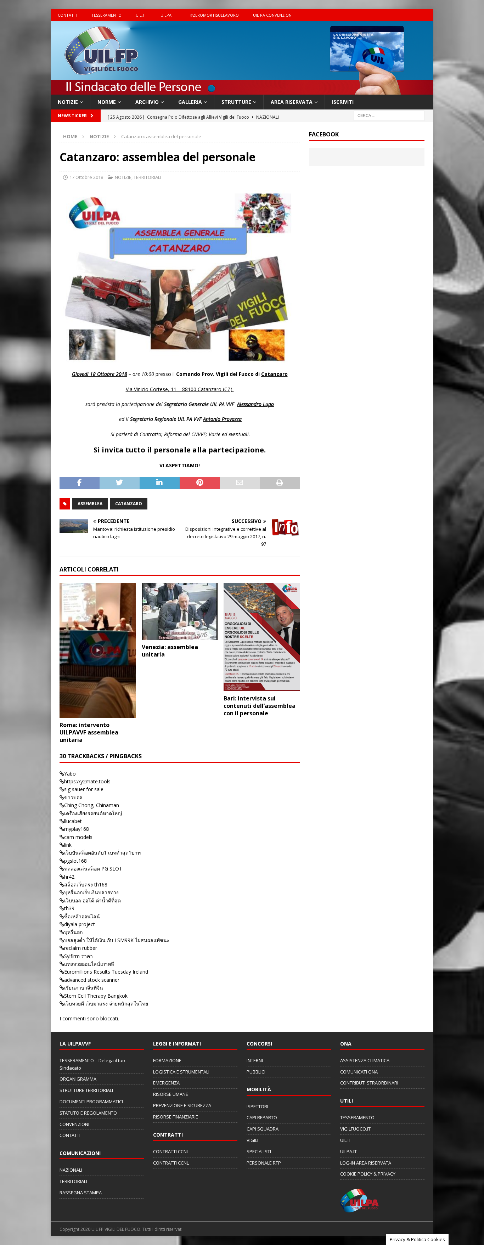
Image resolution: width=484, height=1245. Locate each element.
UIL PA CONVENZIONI (273, 15)
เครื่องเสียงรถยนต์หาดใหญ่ (93, 813)
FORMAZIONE (167, 1060)
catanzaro (128, 504)
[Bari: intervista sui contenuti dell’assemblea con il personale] (262, 637)
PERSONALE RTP (264, 1163)
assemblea (90, 504)
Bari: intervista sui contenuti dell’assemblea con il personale (260, 705)
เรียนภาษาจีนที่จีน (83, 987)
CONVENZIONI (74, 1124)
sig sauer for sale (83, 789)
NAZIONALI (71, 1170)
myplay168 (76, 829)
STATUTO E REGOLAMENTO (88, 1113)
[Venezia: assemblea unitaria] (180, 611)
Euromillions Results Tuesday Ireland (106, 971)
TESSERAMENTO (106, 15)
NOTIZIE (68, 101)
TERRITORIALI (147, 177)
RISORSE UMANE (170, 1094)
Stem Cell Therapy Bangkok (96, 995)
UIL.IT (141, 15)
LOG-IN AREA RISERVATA (365, 1163)
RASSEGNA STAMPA (81, 1192)
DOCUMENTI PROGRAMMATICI (91, 1101)
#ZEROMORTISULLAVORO (214, 15)
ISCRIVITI (343, 101)
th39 (69, 908)
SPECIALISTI (259, 1151)
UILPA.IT (168, 15)
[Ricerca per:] (389, 115)
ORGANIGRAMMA (78, 1079)
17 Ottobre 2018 (86, 177)
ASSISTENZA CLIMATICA (364, 1060)
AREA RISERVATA (292, 101)
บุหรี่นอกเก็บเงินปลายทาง (91, 892)
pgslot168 (75, 860)
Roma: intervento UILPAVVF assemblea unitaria (89, 732)
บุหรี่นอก (73, 932)
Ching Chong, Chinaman (91, 805)
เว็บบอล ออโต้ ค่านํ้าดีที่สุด (92, 900)
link (68, 844)
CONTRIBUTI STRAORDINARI (369, 1083)
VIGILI (252, 1140)
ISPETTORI (257, 1106)
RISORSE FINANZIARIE (175, 1117)
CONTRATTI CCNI (170, 1151)
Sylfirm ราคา (78, 956)
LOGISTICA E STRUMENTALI (181, 1072)
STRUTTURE (236, 101)
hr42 (69, 876)
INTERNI (255, 1060)
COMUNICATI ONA (359, 1072)
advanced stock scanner (91, 979)
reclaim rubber (80, 948)
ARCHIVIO (147, 101)
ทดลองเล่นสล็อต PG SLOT (93, 868)
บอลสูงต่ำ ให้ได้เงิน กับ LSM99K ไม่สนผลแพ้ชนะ (117, 940)
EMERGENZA (166, 1083)
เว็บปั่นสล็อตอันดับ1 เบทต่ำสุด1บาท (102, 852)
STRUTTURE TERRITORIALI (86, 1090)
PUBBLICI (256, 1072)
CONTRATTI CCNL (171, 1163)
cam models (78, 837)
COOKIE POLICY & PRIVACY (367, 1174)
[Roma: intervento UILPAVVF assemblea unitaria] (98, 650)
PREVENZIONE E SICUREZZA (182, 1105)
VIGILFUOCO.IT (355, 1129)
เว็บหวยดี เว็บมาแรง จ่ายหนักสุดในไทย (106, 1003)
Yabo (70, 773)
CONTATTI (67, 15)
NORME (106, 101)
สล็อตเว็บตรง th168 (85, 884)
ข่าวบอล (73, 797)
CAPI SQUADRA (262, 1129)
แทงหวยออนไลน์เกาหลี (89, 963)
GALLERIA (190, 101)
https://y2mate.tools (87, 781)
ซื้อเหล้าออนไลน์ (82, 916)
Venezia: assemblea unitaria (170, 650)
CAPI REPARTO (262, 1117)
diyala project (79, 924)
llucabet (73, 821)
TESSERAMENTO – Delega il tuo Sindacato (92, 1064)
